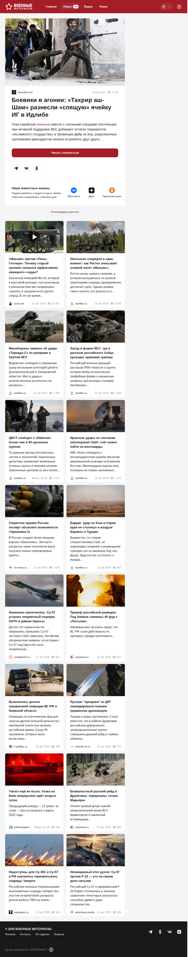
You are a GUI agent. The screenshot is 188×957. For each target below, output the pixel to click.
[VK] (169, 932)
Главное (51, 6)
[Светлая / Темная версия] (166, 6)
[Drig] (72, 746)
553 (57, 912)
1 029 (56, 567)
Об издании (42, 934)
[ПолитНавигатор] (10, 827)
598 (57, 827)
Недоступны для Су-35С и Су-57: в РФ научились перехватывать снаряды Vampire (34, 876)
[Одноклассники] (160, 932)
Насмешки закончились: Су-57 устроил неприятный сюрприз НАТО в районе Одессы (32, 617)
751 (119, 746)
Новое (70, 6)
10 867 (56, 303)
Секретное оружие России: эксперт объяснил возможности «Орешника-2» (33, 527)
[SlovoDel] (14, 92)
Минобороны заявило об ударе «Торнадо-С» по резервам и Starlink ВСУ (33, 353)
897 (57, 657)
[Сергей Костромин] (10, 393)
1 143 (118, 478)
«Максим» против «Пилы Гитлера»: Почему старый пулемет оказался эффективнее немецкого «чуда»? (33, 265)
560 (119, 827)
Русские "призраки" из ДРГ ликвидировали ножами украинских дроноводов (90, 706)
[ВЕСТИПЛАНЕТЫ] (10, 657)
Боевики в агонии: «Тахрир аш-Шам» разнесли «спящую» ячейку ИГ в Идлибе (61, 107)
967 (119, 567)
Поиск (103, 6)
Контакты (25, 934)
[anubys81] (10, 303)
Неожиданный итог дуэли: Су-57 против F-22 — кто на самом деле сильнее (95, 876)
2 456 (118, 393)
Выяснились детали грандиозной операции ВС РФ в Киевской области (33, 706)
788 (57, 746)
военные (43, 124)
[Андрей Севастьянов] (72, 303)
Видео (88, 6)
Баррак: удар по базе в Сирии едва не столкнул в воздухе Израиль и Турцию (93, 527)
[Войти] (179, 6)
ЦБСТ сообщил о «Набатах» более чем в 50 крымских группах (30, 442)
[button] (16, 168)
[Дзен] (179, 932)
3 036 (118, 303)
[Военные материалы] (18, 6)
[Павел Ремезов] (72, 393)
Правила (59, 934)
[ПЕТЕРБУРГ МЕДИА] (72, 912)
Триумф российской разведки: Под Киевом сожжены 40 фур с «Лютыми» (94, 617)
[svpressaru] (72, 657)
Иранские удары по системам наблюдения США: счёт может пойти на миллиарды (93, 442)
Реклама (10, 934)
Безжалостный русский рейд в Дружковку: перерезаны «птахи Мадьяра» (94, 796)
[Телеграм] (150, 932)
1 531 (56, 478)
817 (119, 657)
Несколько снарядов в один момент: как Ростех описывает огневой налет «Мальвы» (93, 263)
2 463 (56, 393)
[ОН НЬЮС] (10, 567)
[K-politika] (10, 746)
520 (119, 912)
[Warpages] (10, 912)
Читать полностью (65, 152)
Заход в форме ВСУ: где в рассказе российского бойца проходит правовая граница (91, 353)
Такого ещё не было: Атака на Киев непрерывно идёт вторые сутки (32, 796)
